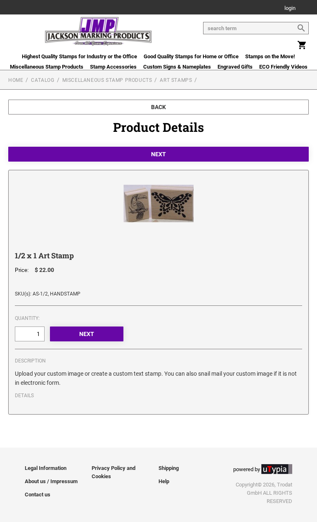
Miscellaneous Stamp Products (46, 67)
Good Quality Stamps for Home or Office (191, 56)
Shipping (168, 468)
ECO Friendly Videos (283, 67)
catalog (42, 80)
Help (163, 481)
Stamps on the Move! (270, 56)
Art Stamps (176, 80)
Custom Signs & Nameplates (177, 67)
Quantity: (27, 318)
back (158, 107)
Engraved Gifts (235, 67)
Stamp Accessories (113, 67)
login (290, 8)
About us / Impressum (51, 481)
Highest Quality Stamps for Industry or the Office (79, 56)
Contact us (37, 494)
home (15, 80)
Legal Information (45, 468)
